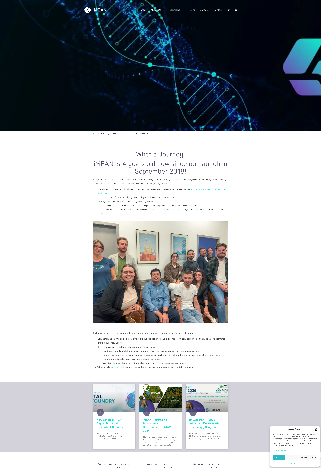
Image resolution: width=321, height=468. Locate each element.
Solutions (175, 10)
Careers (204, 10)
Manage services (280, 451)
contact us (116, 367)
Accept (279, 457)
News (191, 10)
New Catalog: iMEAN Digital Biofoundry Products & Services (110, 423)
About (165, 464)
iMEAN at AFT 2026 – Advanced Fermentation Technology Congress (205, 423)
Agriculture (214, 464)
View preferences (308, 457)
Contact (218, 10)
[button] (316, 429)
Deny (292, 457)
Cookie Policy (294, 463)
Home (142, 10)
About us (156, 10)
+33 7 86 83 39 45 (124, 464)
